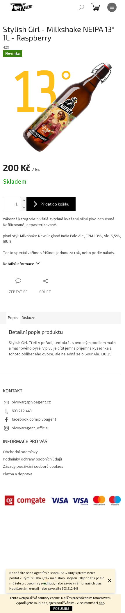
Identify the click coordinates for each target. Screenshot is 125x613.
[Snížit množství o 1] (23, 207)
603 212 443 (22, 411)
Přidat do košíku (54, 203)
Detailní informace (18, 264)
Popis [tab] (13, 318)
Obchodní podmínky (20, 452)
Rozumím (61, 608)
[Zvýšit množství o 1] (23, 200)
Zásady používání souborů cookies (33, 467)
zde (101, 602)
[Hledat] (81, 7)
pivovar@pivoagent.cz (31, 402)
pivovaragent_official (30, 428)
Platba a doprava (17, 474)
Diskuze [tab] (28, 318)
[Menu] (112, 7)
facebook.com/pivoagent (34, 419)
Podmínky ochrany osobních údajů (32, 459)
